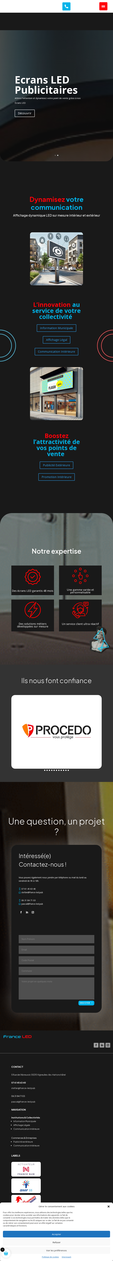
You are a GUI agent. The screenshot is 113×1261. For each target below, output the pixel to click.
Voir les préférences (56, 1250)
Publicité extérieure (23, 1141)
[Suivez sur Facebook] (21, 912)
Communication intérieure (26, 1129)
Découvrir (24, 113)
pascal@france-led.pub (23, 1101)
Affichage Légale (21, 1125)
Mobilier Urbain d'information (54, 85)
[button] (108, 1206)
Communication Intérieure (56, 352)
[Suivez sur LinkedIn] (27, 912)
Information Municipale (56, 328)
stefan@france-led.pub (23, 1088)
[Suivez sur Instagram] (32, 912)
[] (66, 9)
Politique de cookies (50, 1257)
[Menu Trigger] (103, 6)
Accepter (56, 1234)
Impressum (66, 1257)
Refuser (57, 1242)
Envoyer (85, 1002)
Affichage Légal (56, 340)
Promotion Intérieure (57, 477)
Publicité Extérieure (56, 465)
